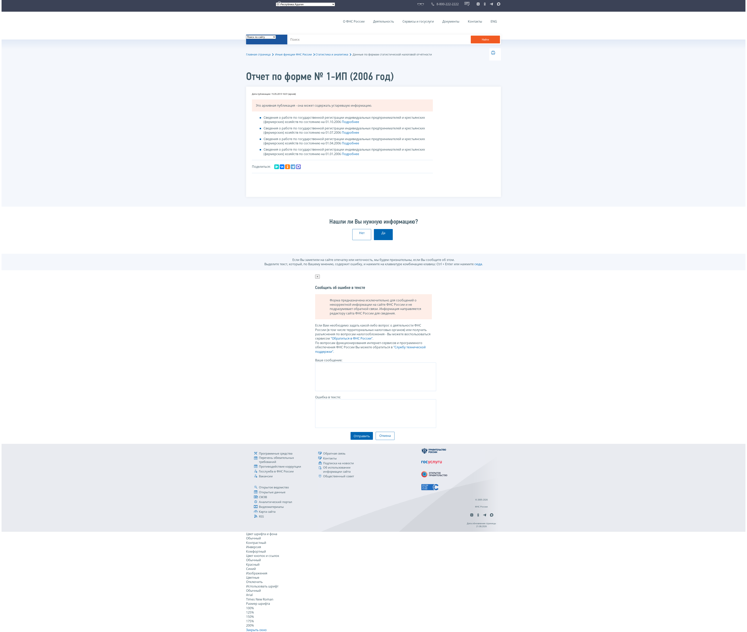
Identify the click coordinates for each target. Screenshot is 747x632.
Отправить (362, 436)
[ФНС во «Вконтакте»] (478, 4)
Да (383, 233)
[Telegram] (293, 166)
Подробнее (350, 122)
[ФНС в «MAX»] (498, 4)
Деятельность (383, 21)
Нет (362, 233)
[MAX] (298, 166)
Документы (450, 21)
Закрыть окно (256, 630)
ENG (494, 21)
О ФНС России (354, 21)
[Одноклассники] (287, 166)
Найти (485, 39)
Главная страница (258, 54)
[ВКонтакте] (282, 166)
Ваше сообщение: (328, 360)
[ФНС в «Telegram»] (491, 4)
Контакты (475, 21)
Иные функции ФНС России (293, 54)
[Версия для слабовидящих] (421, 4)
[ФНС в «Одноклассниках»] (485, 4)
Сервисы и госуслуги (418, 21)
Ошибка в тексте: (328, 397)
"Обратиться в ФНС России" (352, 338)
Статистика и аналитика (332, 54)
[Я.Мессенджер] (276, 166)
